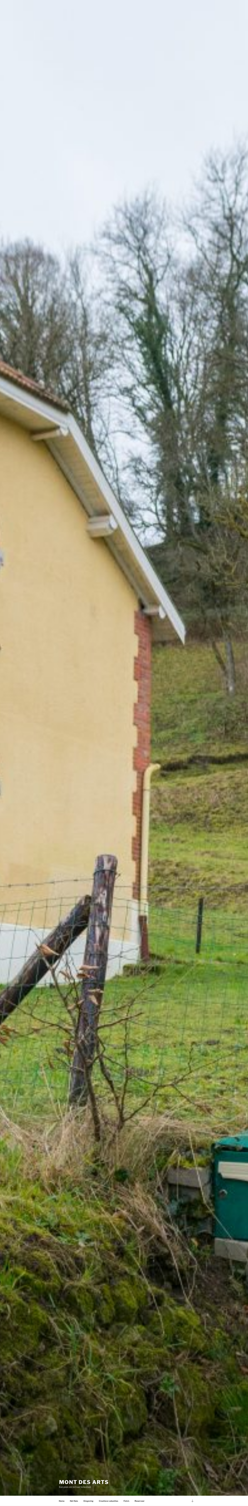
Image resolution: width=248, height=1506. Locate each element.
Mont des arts (84, 1482)
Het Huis (74, 1501)
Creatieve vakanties (108, 1501)
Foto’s (126, 1501)
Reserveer (140, 1501)
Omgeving (88, 1501)
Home (61, 1501)
